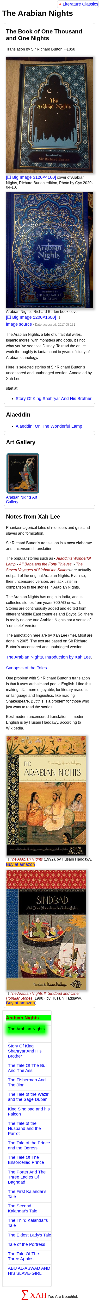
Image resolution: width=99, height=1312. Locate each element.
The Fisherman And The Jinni (27, 1082)
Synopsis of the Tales (26, 668)
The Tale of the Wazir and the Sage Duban (28, 1097)
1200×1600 (44, 317)
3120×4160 (44, 177)
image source (19, 324)
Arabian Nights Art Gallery (21, 499)
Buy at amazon (20, 864)
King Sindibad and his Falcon (29, 1111)
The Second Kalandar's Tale (22, 1208)
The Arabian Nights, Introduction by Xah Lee (48, 657)
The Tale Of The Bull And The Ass (27, 1068)
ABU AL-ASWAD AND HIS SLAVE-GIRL (29, 1271)
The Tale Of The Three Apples (23, 1256)
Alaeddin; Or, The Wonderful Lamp (49, 426)
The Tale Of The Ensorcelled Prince (26, 1160)
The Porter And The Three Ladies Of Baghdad (27, 1177)
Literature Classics (80, 4)
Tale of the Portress (26, 1244)
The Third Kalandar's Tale (28, 1223)
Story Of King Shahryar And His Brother (54, 398)
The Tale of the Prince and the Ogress (29, 1145)
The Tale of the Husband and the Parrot (24, 1128)
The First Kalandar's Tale (27, 1194)
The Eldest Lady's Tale (29, 1235)
